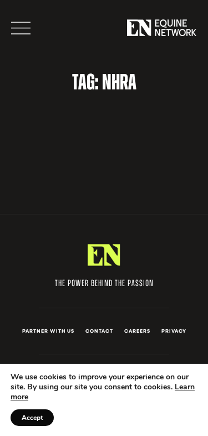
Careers (137, 331)
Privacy (173, 331)
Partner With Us (48, 331)
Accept (32, 417)
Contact (99, 331)
